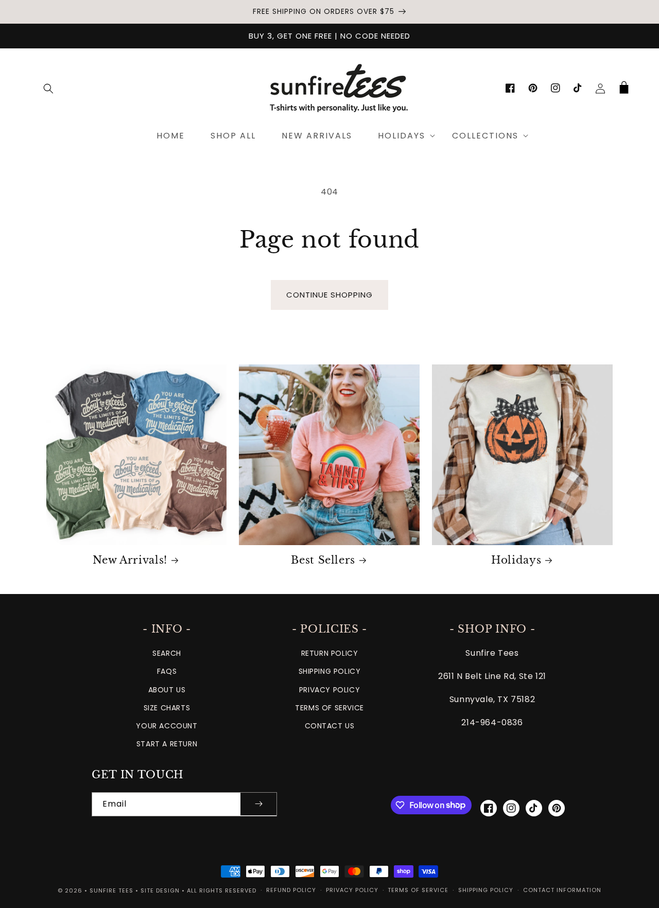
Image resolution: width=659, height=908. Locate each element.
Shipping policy (485, 890)
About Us (167, 690)
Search (166, 653)
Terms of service (418, 890)
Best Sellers (323, 560)
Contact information (562, 890)
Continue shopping (329, 294)
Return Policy (329, 653)
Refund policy (291, 890)
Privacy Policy (329, 690)
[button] (48, 88)
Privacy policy (352, 890)
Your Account (166, 726)
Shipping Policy (330, 671)
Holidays (516, 560)
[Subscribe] (258, 804)
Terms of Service (329, 708)
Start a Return (166, 744)
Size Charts (167, 708)
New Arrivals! (130, 560)
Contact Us (330, 726)
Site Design (160, 890)
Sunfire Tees (111, 890)
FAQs (167, 671)
